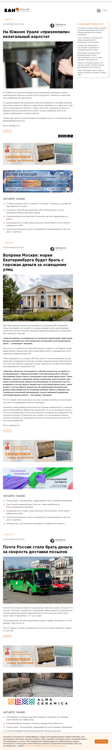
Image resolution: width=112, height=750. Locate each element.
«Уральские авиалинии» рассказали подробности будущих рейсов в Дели (88, 48)
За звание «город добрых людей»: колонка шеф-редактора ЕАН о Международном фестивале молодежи (92, 31)
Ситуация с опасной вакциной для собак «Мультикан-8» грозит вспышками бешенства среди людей (35, 211)
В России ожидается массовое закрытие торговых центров (33, 731)
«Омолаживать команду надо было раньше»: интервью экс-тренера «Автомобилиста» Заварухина (37, 718)
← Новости (8, 19)
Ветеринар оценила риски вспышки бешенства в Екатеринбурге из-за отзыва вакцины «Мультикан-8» (90, 56)
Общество (7, 131)
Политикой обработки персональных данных (44, 746)
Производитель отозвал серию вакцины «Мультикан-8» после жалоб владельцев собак (37, 224)
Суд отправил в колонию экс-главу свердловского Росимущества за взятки (90, 40)
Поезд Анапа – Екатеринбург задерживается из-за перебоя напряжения (39, 501)
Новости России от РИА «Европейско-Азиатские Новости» (12, 10)
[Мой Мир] (68, 136)
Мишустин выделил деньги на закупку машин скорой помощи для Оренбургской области (91, 65)
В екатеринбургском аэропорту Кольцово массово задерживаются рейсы (37, 218)
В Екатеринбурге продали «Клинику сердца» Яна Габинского (34, 723)
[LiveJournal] (71, 136)
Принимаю (101, 741)
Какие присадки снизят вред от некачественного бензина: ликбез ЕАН (92, 73)
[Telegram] (65, 136)
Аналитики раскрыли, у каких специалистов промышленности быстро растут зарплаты (38, 230)
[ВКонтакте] (59, 136)
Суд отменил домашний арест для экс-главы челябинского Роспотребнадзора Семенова (33, 506)
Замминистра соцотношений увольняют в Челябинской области (35, 524)
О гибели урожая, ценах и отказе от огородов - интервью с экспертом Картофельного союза (38, 205)
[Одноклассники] (62, 136)
